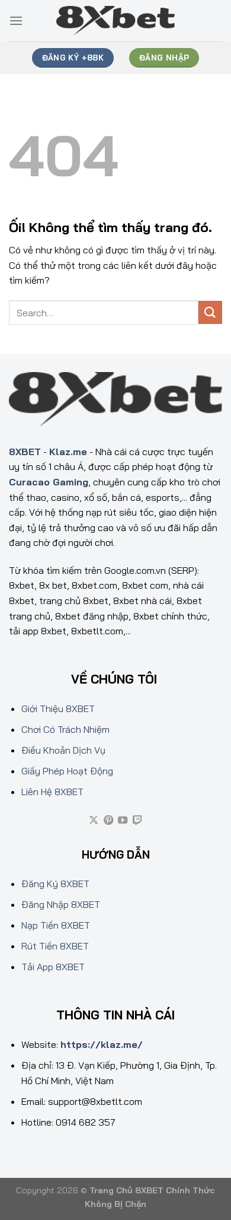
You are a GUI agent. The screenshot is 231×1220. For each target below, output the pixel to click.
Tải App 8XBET (53, 967)
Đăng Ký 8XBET (55, 883)
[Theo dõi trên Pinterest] (108, 820)
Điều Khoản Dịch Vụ (63, 750)
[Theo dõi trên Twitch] (137, 820)
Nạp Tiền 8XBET (55, 925)
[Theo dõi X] (93, 820)
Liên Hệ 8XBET (52, 792)
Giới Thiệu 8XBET (58, 708)
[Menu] (16, 20)
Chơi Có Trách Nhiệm (65, 729)
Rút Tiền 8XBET (55, 946)
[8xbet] (115, 21)
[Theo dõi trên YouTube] (122, 820)
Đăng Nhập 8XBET (60, 904)
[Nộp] (210, 312)
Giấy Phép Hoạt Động (67, 771)
